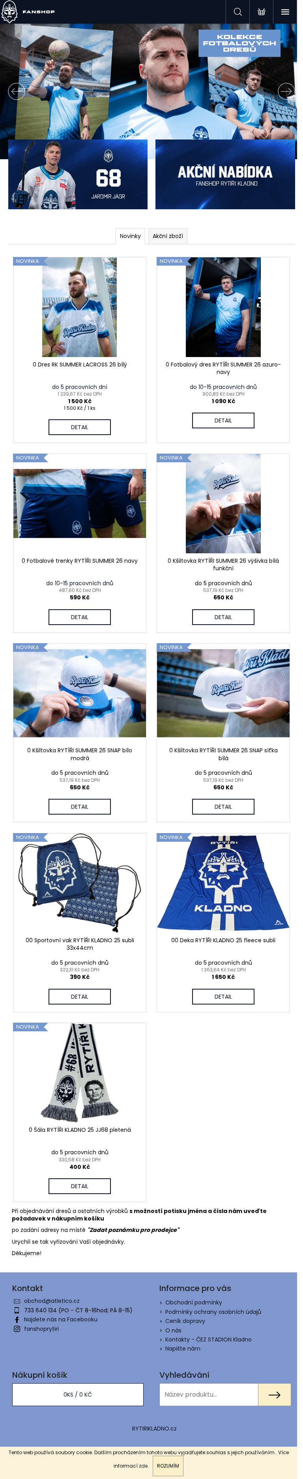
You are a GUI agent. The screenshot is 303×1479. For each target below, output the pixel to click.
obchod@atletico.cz (52, 1301)
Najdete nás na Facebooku (60, 1319)
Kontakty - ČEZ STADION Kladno (208, 1339)
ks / (78, 1395)
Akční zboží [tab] (168, 236)
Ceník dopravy (185, 1321)
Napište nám (182, 1348)
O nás (173, 1330)
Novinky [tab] (130, 236)
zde (143, 1465)
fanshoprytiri (41, 1329)
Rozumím (168, 1465)
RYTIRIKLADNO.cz (154, 1428)
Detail (79, 427)
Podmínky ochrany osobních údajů (213, 1312)
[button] (22, 91)
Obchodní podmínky (193, 1302)
